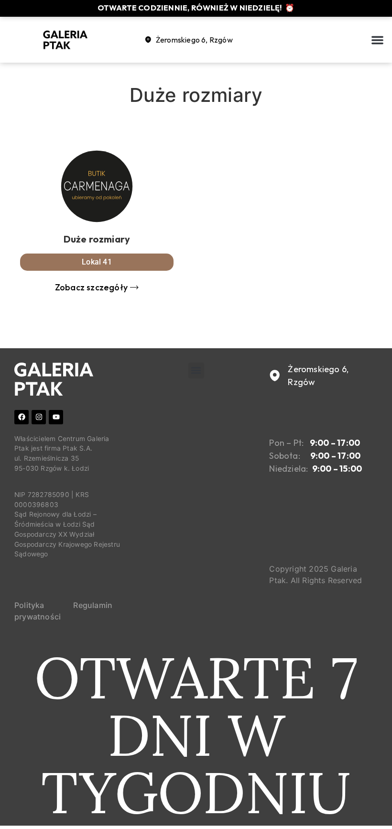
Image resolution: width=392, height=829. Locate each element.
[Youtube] (56, 417)
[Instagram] (39, 417)
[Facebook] (21, 417)
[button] (378, 40)
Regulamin (92, 605)
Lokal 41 (97, 261)
